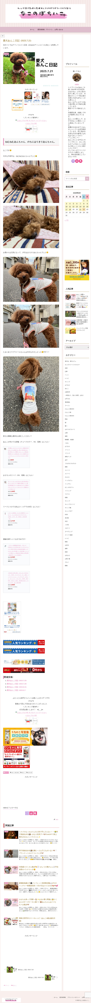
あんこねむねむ (15, 772)
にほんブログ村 (31, 123)
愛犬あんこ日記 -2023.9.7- (16, 690)
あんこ (6, 772)
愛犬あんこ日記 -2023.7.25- (17, 680)
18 (70, 209)
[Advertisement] (31, 790)
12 (73, 206)
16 (87, 206)
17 (66, 209)
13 (77, 206)
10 (66, 206)
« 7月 (67, 220)
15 (84, 206)
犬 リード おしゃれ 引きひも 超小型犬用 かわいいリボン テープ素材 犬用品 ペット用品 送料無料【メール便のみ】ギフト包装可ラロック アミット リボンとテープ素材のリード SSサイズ (18, 485)
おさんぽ (30, 772)
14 (80, 206)
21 (80, 209)
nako (77, 84)
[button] (87, 179)
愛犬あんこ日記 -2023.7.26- (17, 684)
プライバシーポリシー (74, 997)
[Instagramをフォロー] (27, 813)
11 (70, 206)
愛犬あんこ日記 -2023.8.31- (17, 687)
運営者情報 (62, 997)
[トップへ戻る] (88, 1000)
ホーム (56, 997)
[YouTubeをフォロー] (31, 813)
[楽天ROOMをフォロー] (35, 813)
